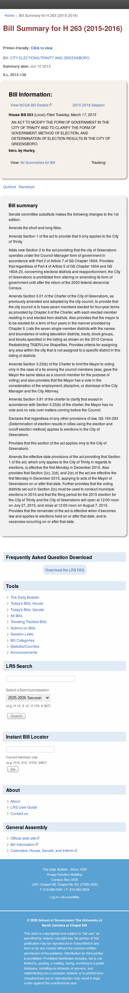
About (15, 801)
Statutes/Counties (24, 646)
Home (9, 15)
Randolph (27, 186)
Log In (54, 896)
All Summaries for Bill (37, 162)
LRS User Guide (23, 807)
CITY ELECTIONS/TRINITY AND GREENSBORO (49, 57)
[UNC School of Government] (63, 4)
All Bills (16, 615)
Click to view (41, 48)
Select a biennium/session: (28, 689)
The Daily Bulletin (24, 597)
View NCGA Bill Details (31, 104)
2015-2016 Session (89, 104)
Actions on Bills (22, 627)
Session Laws (21, 633)
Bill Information (24, 844)
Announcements (23, 652)
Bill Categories (22, 640)
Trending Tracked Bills (28, 621)
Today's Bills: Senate (27, 609)
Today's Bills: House (26, 603)
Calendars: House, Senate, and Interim (43, 850)
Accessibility (71, 896)
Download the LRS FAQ (64, 569)
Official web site (25, 838)
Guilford (9, 186)
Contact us (19, 813)
